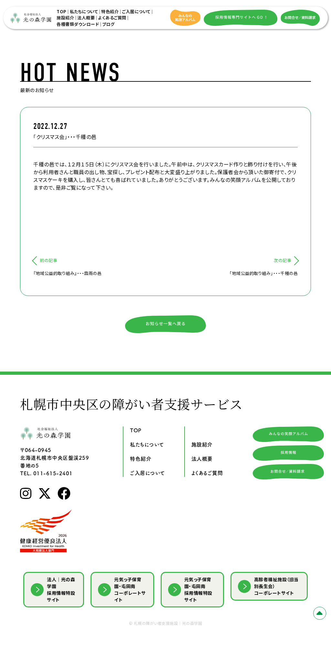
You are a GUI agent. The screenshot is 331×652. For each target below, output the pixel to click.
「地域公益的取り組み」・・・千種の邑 (264, 273)
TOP (62, 11)
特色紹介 (110, 11)
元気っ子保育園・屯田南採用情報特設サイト (198, 589)
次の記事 (282, 260)
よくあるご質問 (112, 18)
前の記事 (48, 260)
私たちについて (84, 11)
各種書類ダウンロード (78, 24)
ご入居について (136, 11)
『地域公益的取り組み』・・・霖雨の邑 (67, 273)
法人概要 (86, 18)
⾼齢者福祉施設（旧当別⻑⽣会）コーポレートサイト (276, 586)
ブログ (108, 24)
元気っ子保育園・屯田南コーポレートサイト (130, 589)
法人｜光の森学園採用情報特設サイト (61, 589)
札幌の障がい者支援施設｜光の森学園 (168, 623)
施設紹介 (65, 18)
